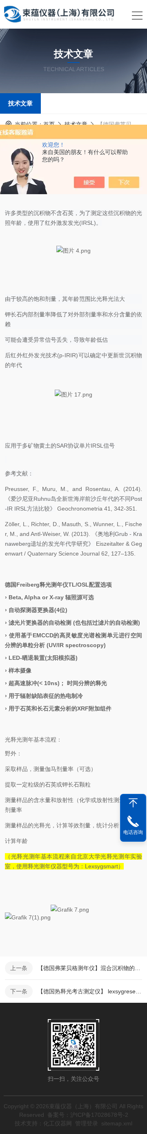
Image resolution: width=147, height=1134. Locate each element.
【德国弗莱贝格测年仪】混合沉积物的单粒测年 (90, 968)
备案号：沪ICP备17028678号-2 (87, 1115)
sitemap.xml (116, 1123)
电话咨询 (133, 832)
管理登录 (86, 1123)
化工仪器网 (57, 1123)
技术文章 (20, 103)
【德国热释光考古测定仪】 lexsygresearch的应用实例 (90, 991)
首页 (49, 124)
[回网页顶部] (133, 803)
